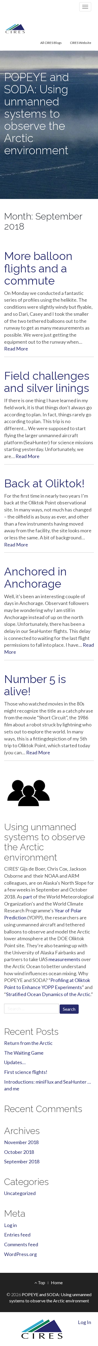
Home (57, 1282)
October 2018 (19, 1152)
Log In (84, 1322)
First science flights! (25, 1072)
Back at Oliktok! (44, 483)
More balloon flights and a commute (38, 268)
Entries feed (17, 1235)
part (27, 897)
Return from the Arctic (28, 1043)
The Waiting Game (24, 1053)
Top (41, 1282)
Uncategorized (20, 1193)
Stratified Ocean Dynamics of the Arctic (48, 994)
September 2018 (21, 1161)
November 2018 (21, 1142)
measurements (64, 959)
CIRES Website (80, 43)
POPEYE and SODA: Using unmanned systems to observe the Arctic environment (36, 113)
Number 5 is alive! (35, 685)
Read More (16, 349)
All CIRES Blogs (51, 43)
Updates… (15, 1062)
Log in (10, 1225)
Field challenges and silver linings (46, 382)
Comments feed (21, 1244)
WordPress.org (20, 1254)
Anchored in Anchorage (35, 577)
